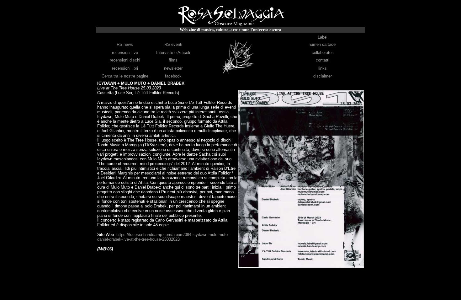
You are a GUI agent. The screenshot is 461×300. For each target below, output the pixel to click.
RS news (125, 44)
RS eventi (173, 44)
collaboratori (323, 52)
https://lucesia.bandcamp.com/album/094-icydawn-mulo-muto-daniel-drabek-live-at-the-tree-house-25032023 (163, 237)
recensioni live (125, 52)
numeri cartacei (322, 44)
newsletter (173, 68)
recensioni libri (125, 68)
